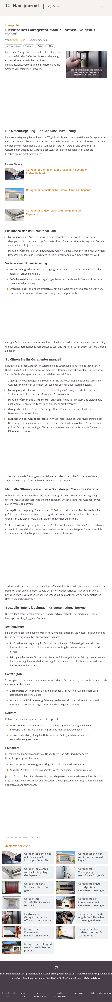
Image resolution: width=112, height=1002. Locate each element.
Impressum (79, 993)
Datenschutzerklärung (101, 993)
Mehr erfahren (92, 978)
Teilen (40, 46)
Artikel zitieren (15, 46)
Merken (30, 46)
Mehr (51, 46)
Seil (56, 510)
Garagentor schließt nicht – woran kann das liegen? (58, 190)
